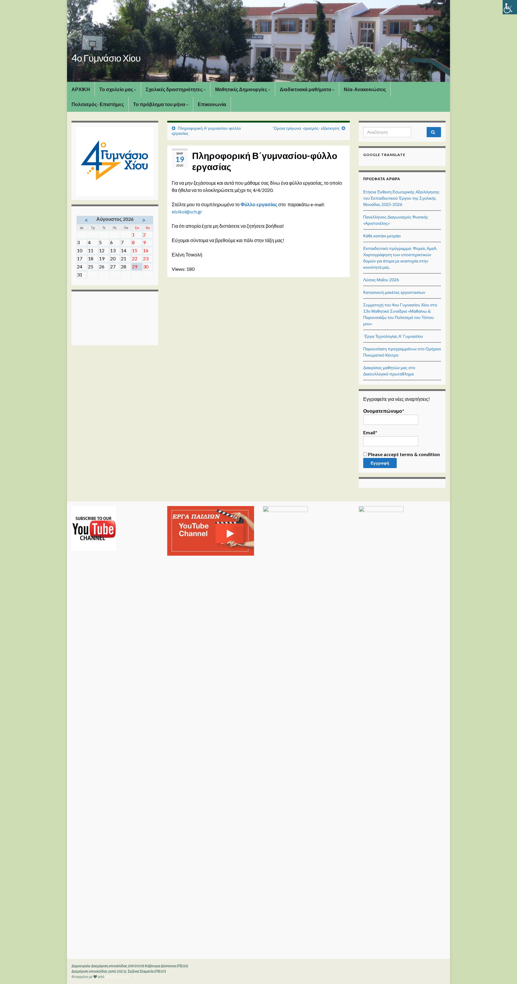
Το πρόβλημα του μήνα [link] (159, 104)
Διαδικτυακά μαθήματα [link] (306, 89)
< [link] (86, 220)
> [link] (143, 220)
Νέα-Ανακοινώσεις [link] (365, 89)
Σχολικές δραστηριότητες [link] (174, 89)
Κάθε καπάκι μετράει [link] (382, 235)
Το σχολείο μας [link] (116, 89)
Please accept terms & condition (403, 454)
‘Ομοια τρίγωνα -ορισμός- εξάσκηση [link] (306, 128)
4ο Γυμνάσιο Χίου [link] (106, 58)
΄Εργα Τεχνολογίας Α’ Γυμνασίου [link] (393, 336)
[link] (510, 7)
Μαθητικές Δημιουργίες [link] (241, 89)
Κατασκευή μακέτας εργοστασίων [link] (394, 292)
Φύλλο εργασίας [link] (259, 204)
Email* (370, 432)
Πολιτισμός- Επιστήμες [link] (98, 104)
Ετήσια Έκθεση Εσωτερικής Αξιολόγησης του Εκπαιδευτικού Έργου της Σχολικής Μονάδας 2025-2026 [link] (401, 198)
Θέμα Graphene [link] (117, 976)
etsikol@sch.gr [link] (187, 211)
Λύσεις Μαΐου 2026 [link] (381, 279)
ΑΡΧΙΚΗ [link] (81, 89)
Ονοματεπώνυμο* (383, 411)
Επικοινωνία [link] (212, 104)
